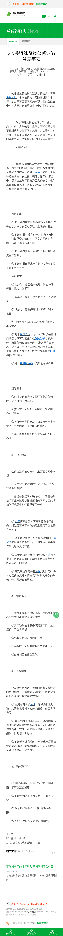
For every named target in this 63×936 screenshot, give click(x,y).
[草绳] (16, 14)
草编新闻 (26, 41)
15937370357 (41, 4)
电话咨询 (52, 933)
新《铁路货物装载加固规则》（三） (24, 842)
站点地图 (31, 912)
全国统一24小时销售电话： (24, 4)
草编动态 (13, 41)
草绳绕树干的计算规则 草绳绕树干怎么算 (29, 866)
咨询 (56, 615)
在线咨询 (10, 933)
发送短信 (31, 933)
